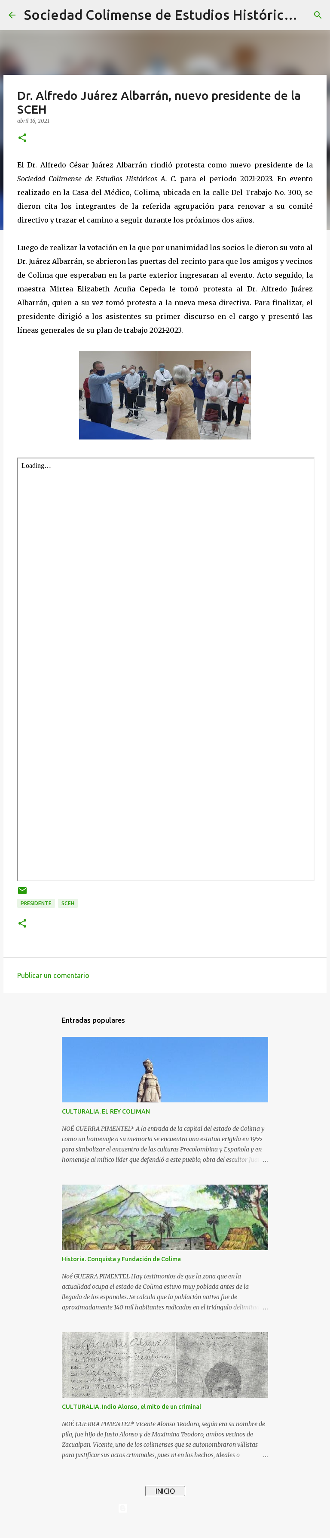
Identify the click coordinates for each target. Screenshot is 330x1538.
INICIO (165, 1491)
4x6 (191, 1526)
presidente (36, 903)
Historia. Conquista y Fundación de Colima (121, 1259)
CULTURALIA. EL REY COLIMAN (106, 1111)
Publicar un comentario (53, 975)
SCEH (67, 903)
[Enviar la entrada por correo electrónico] (22, 894)
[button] (22, 138)
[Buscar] (318, 15)
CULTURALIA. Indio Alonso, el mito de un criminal (131, 1406)
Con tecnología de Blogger (170, 1508)
